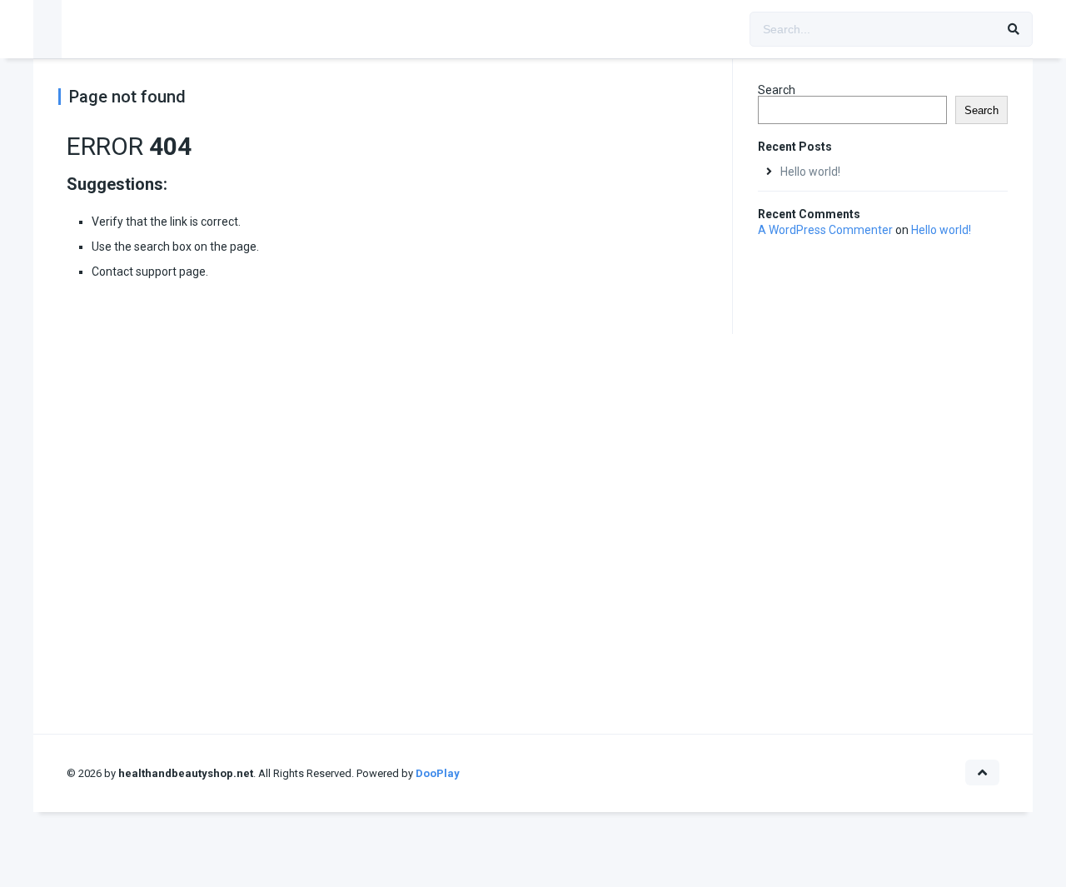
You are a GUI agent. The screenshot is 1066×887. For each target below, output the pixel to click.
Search (776, 90)
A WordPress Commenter (825, 230)
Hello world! (810, 171)
